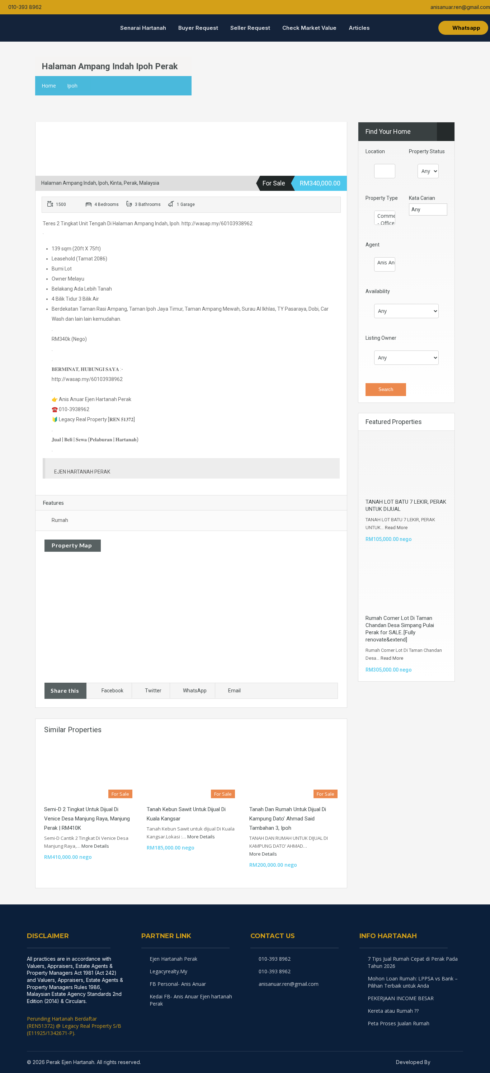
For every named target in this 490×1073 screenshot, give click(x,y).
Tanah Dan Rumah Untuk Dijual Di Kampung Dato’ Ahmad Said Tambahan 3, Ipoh (287, 818)
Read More (396, 527)
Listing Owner (381, 338)
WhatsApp (195, 690)
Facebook (112, 690)
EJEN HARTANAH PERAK (82, 472)
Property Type (382, 198)
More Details (95, 846)
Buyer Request (198, 27)
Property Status (427, 151)
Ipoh (72, 85)
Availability (378, 291)
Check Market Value (309, 27)
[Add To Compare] (41, 129)
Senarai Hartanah (143, 27)
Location (375, 151)
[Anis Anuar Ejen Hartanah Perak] (385, 262)
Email (234, 690)
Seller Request (250, 27)
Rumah (60, 520)
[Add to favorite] (52, 131)
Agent (373, 245)
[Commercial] (385, 216)
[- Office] (385, 223)
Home (49, 85)
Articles (359, 27)
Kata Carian (422, 198)
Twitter (153, 690)
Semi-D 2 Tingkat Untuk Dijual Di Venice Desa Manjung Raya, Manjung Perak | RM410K (87, 818)
